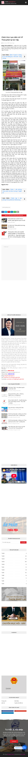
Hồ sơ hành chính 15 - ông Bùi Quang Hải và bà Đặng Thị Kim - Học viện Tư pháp (17, 401)
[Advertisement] (14, 22)
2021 (14, 567)
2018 (14, 575)
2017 (14, 578)
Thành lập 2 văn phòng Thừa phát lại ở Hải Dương (12, 199)
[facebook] (7, 711)
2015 (14, 583)
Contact (14, 741)
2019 (14, 572)
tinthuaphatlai (6, 207)
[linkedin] (7, 713)
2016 (14, 581)
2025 (14, 556)
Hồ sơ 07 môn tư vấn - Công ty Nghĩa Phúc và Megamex (15, 394)
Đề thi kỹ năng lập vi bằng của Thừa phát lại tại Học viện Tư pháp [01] (17, 421)
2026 (14, 553)
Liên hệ (3, 703)
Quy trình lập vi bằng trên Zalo (16, 407)
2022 (14, 564)
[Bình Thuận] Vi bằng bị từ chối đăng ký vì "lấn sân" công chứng (12, 56)
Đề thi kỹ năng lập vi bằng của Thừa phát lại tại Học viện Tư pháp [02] (17, 414)
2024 (14, 559)
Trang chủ (3, 701)
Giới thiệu (16, 701)
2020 (14, 570)
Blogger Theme (10, 754)
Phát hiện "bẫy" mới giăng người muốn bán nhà (16, 388)
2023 (14, 561)
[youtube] (20, 711)
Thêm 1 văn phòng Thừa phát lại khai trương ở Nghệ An (12, 191)
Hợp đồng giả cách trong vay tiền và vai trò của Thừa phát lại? (16, 427)
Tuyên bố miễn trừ (18, 703)
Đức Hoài (4, 43)
